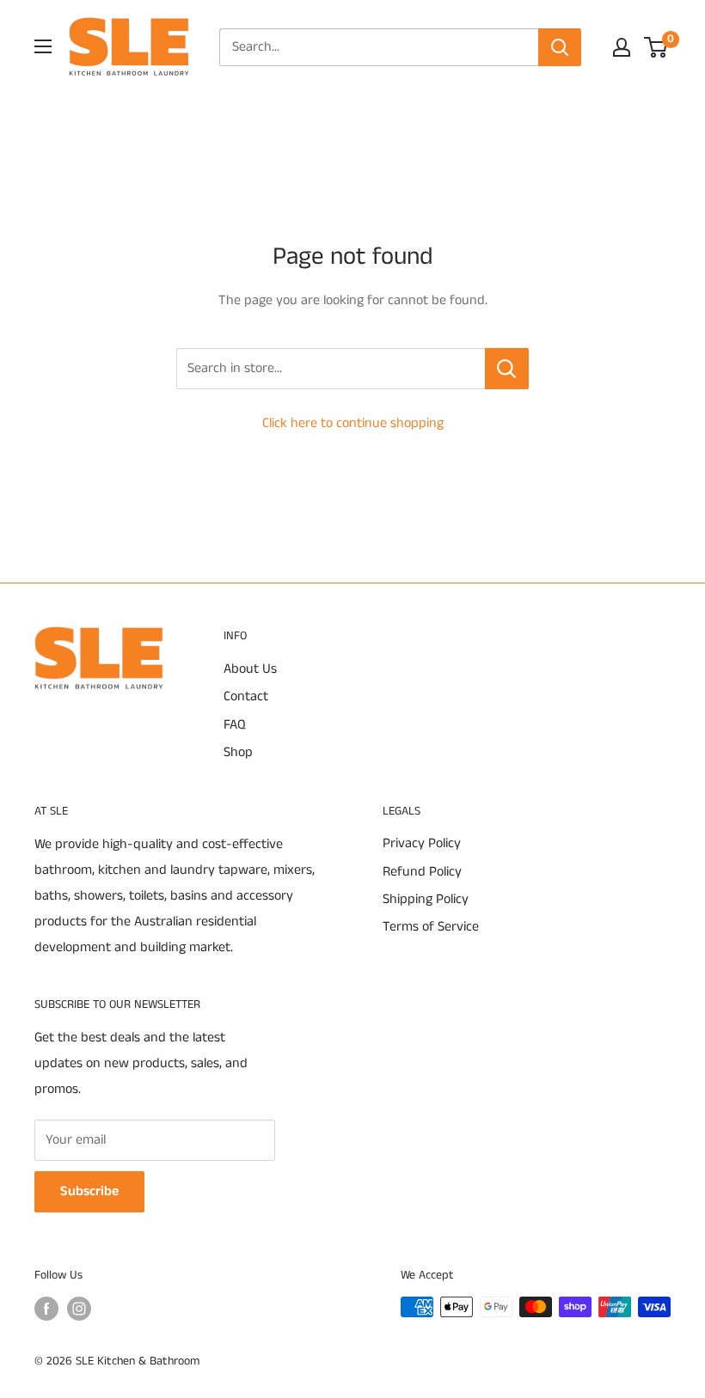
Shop (238, 752)
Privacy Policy (422, 843)
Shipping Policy (426, 899)
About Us (250, 669)
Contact (246, 696)
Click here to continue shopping (353, 423)
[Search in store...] (507, 368)
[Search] (559, 47)
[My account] (621, 47)
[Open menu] (43, 46)
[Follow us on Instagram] (79, 1309)
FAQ (235, 725)
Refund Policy (422, 872)
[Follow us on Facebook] (46, 1309)
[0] (656, 47)
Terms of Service (431, 927)
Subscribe (89, 1191)
